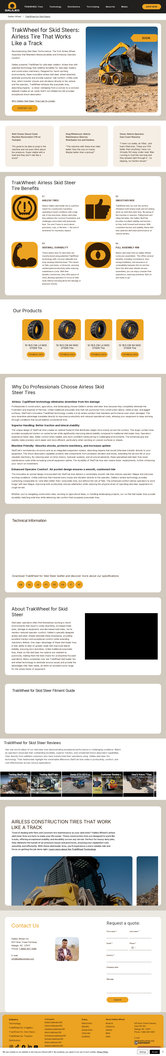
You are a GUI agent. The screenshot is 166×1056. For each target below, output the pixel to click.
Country (110, 955)
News (108, 1033)
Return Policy (87, 1023)
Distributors (14, 1040)
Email (109, 943)
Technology (15, 1023)
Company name (112, 967)
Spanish (48, 1046)
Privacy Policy (102, 1052)
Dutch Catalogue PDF (53, 1032)
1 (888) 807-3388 (27, 948)
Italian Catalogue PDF (53, 1042)
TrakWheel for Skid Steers (22, 1032)
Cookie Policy (87, 1030)
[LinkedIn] (29, 1046)
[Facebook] (23, 1046)
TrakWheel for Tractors (20, 1036)
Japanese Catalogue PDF (55, 1029)
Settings (142, 1052)
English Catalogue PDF (53, 1022)
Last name (134, 931)
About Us (109, 1023)
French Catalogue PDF (53, 1026)
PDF (61, 1046)
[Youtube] (36, 1046)
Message (110, 979)
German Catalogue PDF (54, 1039)
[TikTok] (17, 1046)
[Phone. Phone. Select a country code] (133, 947)
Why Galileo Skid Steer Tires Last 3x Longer (34, 101)
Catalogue (55, 1046)
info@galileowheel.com (22, 959)
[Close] (162, 1052)
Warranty (85, 1026)
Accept (155, 1052)
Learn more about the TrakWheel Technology (72, 849)
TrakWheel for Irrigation (21, 1027)
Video (108, 1036)
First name (112, 931)
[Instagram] (11, 1046)
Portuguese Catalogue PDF (55, 1036)
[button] (33, 6)
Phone (133, 943)
